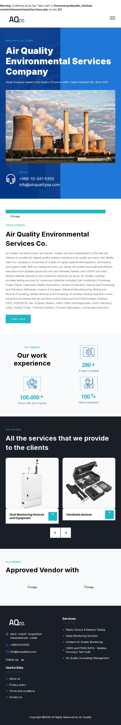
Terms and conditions (22, 691)
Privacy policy (17, 684)
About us (14, 678)
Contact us (15, 697)
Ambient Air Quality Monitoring (84, 642)
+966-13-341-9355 (36, 178)
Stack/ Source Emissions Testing (85, 629)
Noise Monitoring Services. (82, 635)
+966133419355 (19, 644)
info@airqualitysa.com (39, 184)
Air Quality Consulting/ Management (87, 658)
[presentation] (55, 533)
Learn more (18, 319)
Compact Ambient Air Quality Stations (81, 516)
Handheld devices (22, 514)
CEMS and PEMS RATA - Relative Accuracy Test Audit (86, 650)
